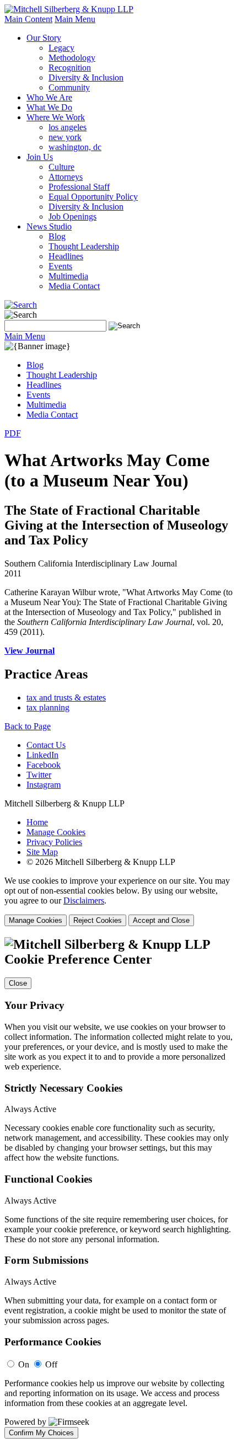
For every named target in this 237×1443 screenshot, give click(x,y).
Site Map (42, 852)
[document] (118, 1188)
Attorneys (66, 176)
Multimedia (68, 276)
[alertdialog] (118, 1188)
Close (18, 983)
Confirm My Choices (41, 1433)
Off (51, 1364)
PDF (12, 433)
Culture (61, 167)
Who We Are (49, 97)
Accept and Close (161, 920)
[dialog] (118, 901)
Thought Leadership (84, 246)
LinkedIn (42, 755)
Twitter (38, 774)
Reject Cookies (97, 920)
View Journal (29, 650)
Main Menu (75, 19)
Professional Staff (79, 186)
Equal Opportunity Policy (93, 196)
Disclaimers (83, 900)
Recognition (70, 67)
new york (65, 137)
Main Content (28, 19)
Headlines (66, 256)
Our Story (43, 37)
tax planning (47, 707)
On (23, 1364)
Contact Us (46, 745)
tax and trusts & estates (66, 697)
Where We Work (55, 117)
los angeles (68, 127)
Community (69, 87)
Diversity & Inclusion (86, 77)
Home (37, 822)
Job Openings (72, 216)
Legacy (61, 47)
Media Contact (74, 286)
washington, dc (75, 147)
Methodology (72, 57)
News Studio (49, 226)
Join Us (39, 157)
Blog (57, 236)
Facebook (43, 764)
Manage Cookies (55, 832)
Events (60, 266)
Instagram (43, 784)
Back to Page (27, 726)
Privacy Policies (54, 842)
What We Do (49, 107)
